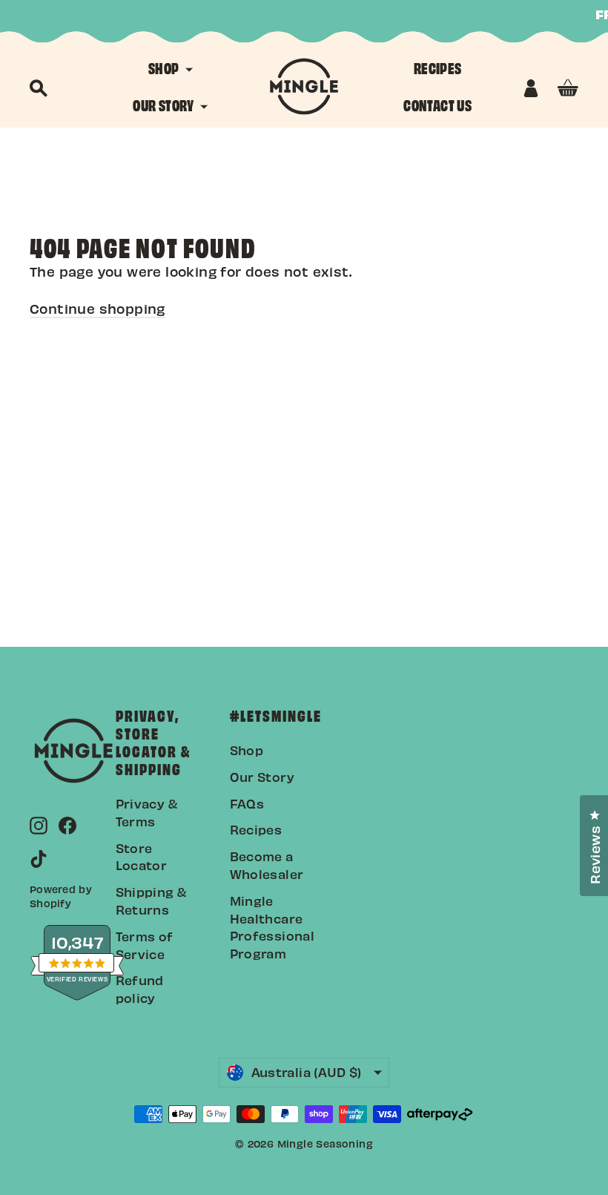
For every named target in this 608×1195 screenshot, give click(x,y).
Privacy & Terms (147, 812)
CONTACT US (437, 104)
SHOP (165, 67)
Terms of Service (145, 945)
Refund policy (140, 988)
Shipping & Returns (151, 900)
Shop (247, 750)
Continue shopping (97, 308)
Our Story (262, 776)
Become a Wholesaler (267, 865)
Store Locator (142, 856)
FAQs (247, 803)
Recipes (256, 829)
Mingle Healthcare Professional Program (272, 927)
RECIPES (438, 67)
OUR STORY (164, 104)
